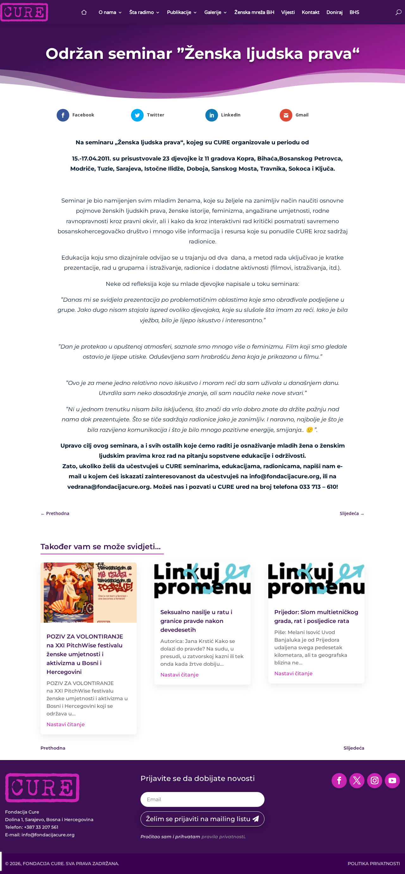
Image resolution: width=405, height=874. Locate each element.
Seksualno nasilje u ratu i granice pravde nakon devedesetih (196, 621)
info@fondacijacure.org (48, 835)
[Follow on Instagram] (374, 780)
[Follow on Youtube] (392, 780)
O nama (107, 12)
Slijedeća (354, 748)
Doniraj (335, 12)
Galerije (212, 12)
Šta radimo (141, 12)
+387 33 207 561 (41, 827)
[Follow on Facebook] (339, 780)
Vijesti (288, 12)
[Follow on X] (356, 780)
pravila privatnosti (223, 836)
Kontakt (311, 12)
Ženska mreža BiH (254, 12)
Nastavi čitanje (66, 724)
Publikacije (179, 12)
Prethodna (52, 748)
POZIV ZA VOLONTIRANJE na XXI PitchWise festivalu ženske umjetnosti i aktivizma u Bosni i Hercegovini (85, 654)
